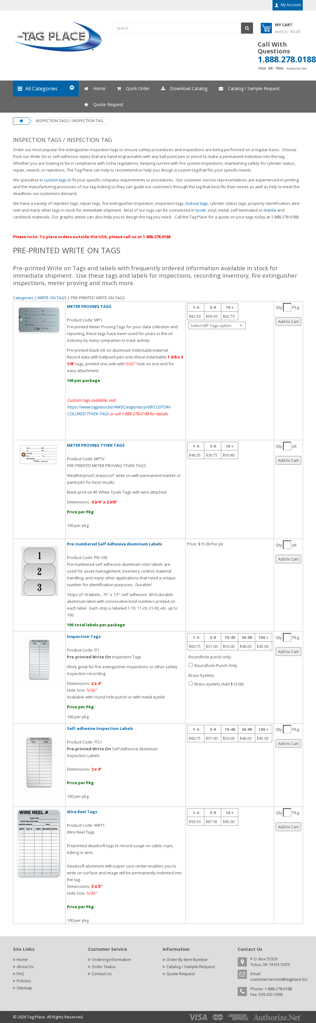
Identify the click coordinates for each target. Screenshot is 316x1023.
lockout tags (196, 203)
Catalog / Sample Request (190, 966)
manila (270, 210)
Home (22, 959)
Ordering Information (111, 959)
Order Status (104, 966)
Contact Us (102, 973)
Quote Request (180, 973)
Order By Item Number (187, 959)
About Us (25, 966)
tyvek (201, 210)
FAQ (20, 973)
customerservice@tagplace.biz (279, 979)
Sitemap (24, 988)
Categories (23, 297)
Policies (24, 981)
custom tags (55, 180)
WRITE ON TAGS (52, 297)
